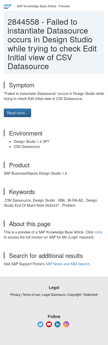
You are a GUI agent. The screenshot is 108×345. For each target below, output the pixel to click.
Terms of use (31, 294)
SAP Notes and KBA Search (67, 263)
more (98, 231)
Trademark (90, 294)
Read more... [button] (17, 112)
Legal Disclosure (53, 294)
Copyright (74, 294)
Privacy (15, 294)
